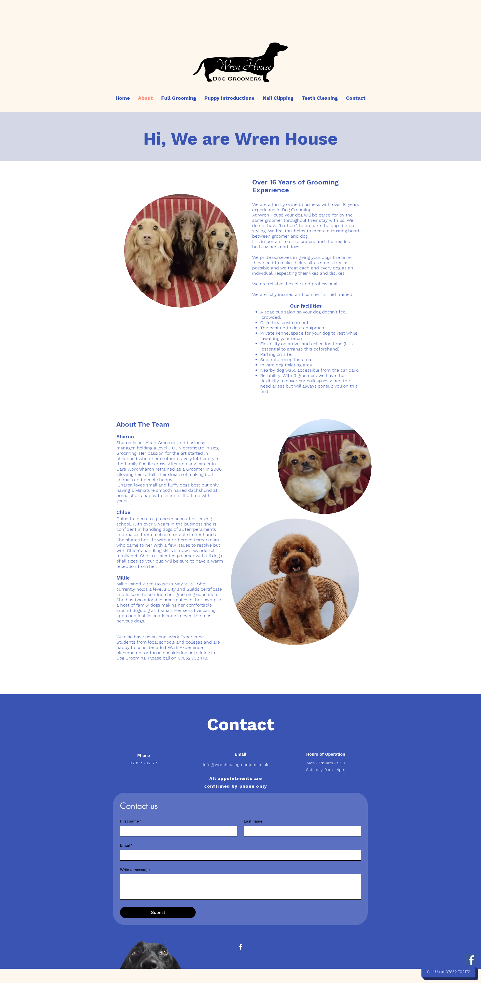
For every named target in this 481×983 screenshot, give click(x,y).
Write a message (135, 869)
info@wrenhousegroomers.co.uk (235, 764)
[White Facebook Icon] (240, 947)
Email (126, 845)
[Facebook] (470, 959)
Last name (253, 821)
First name (130, 821)
